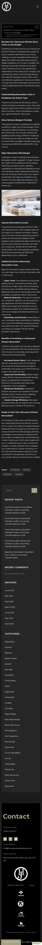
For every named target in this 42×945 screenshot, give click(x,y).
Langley (8, 703)
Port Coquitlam (11, 736)
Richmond (9, 747)
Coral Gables (10, 681)
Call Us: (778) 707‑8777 (11, 942)
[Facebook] (5, 839)
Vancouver (9, 769)
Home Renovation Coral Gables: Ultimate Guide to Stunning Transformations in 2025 (18, 510)
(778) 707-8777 (9, 831)
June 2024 (9, 613)
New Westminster (12, 719)
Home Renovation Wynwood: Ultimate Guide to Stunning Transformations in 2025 (17, 521)
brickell (8, 664)
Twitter (26, 470)
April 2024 (9, 624)
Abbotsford (10, 642)
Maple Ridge (10, 714)
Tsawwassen (10, 764)
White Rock (10, 781)
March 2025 (10, 607)
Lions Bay (9, 708)
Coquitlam (9, 675)
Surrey (8, 758)
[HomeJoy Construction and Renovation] (6, 6)
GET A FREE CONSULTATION (31, 942)
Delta (7, 686)
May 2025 (9, 596)
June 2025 (9, 590)
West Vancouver (12, 775)
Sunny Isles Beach (13, 753)
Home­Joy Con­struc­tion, (23, 77)
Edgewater (10, 692)
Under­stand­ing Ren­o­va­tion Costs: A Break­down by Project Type (22, 34)
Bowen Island (11, 658)
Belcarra (8, 653)
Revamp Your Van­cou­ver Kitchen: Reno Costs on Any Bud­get (19, 31)
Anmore (8, 647)
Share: (4, 470)
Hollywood (9, 697)
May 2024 (9, 618)
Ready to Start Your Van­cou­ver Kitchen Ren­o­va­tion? (19, 36)
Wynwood (9, 786)
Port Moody (10, 742)
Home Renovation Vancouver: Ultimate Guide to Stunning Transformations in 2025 (18, 544)
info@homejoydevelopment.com (17, 848)
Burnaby (8, 670)
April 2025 (9, 602)
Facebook (15, 470)
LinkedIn (18, 474)
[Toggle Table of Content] (35, 27)
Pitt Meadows (11, 731)
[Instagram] (10, 839)
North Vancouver (12, 725)
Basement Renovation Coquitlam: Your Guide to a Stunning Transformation (19, 555)
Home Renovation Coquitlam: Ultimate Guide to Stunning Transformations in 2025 (17, 532)
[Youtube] (16, 839)
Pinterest (7, 474)
